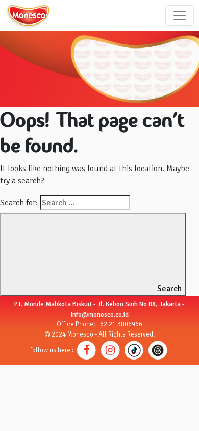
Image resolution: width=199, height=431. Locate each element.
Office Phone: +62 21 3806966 (99, 324)
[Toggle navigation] (179, 15)
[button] (86, 350)
